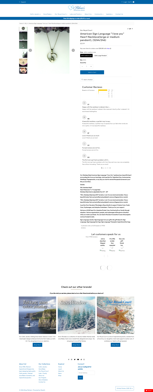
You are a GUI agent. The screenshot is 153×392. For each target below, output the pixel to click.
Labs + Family (43, 373)
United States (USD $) (124, 388)
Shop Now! (37, 345)
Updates (109, 14)
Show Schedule (43, 380)
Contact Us (119, 14)
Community (99, 14)
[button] (108, 168)
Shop (59, 375)
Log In (60, 369)
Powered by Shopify (39, 390)
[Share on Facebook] (128, 29)
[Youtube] (78, 359)
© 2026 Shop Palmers (25, 390)
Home (21, 23)
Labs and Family (75, 14)
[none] (23, 28)
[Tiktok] (81, 359)
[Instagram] (71, 359)
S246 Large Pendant (100, 55)
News (60, 373)
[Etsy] (84, 359)
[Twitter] (74, 359)
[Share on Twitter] (130, 29)
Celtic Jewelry (35, 14)
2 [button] (103, 168)
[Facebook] (68, 359)
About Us (88, 14)
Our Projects (42, 377)
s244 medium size (86, 55)
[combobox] (47, 2)
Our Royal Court (60, 14)
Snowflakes (47, 14)
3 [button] (105, 168)
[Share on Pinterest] (132, 29)
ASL (26, 23)
